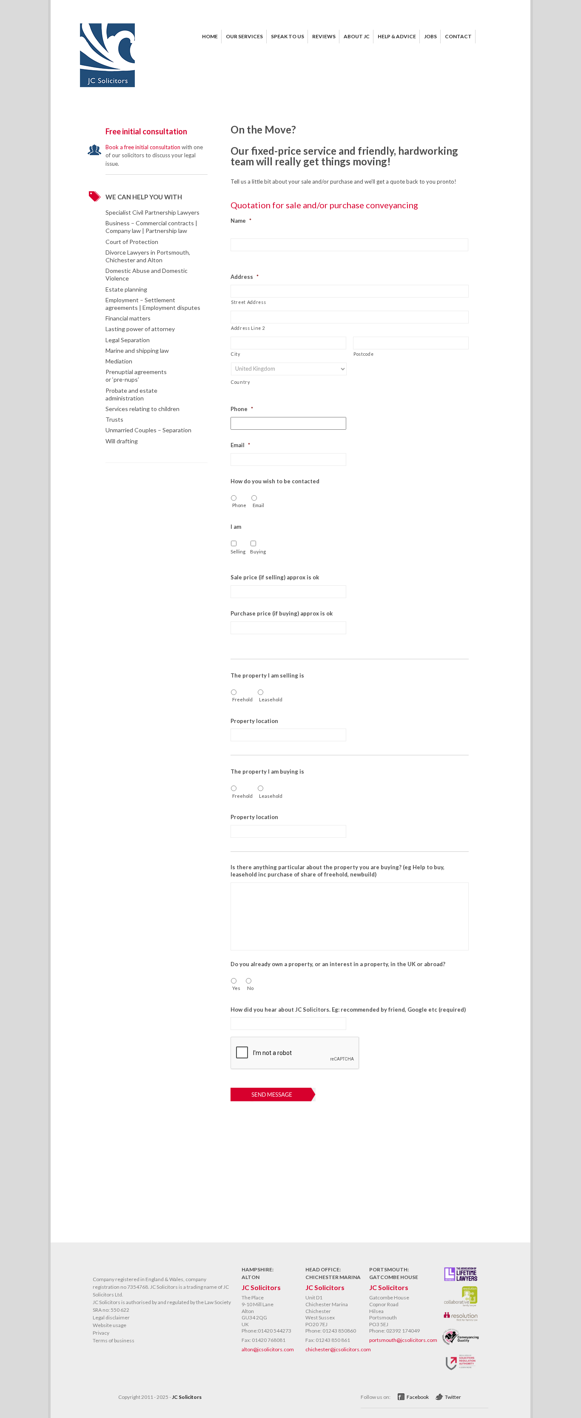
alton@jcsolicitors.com (268, 1349)
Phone (238, 505)
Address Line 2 (248, 328)
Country (240, 382)
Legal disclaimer (111, 1317)
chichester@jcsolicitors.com (338, 1349)
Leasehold (269, 699)
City (235, 354)
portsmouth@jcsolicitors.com (403, 1340)
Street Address (248, 302)
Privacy (101, 1333)
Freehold (241, 699)
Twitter (453, 1397)
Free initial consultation (146, 131)
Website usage (109, 1325)
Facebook (418, 1397)
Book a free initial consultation (142, 147)
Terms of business (113, 1340)
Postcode (363, 354)
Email (258, 505)
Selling (237, 551)
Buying (256, 551)
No (250, 988)
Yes (236, 988)
